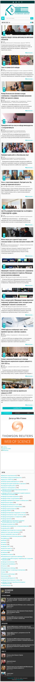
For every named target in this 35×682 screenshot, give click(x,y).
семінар (4, 544)
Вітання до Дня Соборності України (15, 655)
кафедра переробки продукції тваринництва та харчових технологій (17, 559)
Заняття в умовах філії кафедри (10, 67)
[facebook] (22, 2)
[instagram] (19, 2)
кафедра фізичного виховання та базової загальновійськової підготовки (13, 521)
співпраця (4, 552)
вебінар (4, 540)
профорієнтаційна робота (7, 132)
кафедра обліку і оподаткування (18, 101)
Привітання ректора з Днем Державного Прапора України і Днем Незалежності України (20, 611)
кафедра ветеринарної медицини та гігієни (13, 70)
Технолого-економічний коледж (19, 102)
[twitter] (16, 2)
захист (4, 572)
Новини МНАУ (10, 678)
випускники (5, 576)
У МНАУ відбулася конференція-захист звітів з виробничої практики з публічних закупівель (14, 330)
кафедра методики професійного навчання (17, 277)
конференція (5, 538)
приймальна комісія (7, 554)
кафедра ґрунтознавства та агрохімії (11, 216)
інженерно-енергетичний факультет (11, 245)
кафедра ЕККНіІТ (6, 101)
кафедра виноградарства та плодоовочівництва (14, 130)
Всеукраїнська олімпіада (8, 568)
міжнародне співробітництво (13, 395)
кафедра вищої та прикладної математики (13, 570)
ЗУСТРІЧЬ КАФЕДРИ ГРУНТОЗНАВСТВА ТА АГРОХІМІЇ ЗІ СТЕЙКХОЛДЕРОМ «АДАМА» (16, 212)
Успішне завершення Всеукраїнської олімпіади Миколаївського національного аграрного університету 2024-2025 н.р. (16, 361)
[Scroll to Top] (17, 680)
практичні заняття (7, 548)
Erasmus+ (4, 566)
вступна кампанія (6, 550)
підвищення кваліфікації (8, 564)
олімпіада (5, 366)
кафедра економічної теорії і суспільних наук (14, 514)
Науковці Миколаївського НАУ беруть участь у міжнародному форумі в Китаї (20, 605)
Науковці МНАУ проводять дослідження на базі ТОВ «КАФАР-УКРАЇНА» (18, 633)
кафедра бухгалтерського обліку (11, 580)
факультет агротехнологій (20, 132)
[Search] (31, 18)
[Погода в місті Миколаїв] (12, 447)
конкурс (4, 542)
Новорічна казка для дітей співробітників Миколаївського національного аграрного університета (20, 667)
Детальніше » (30, 52)
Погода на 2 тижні (6, 448)
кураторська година (7, 502)
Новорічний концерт (11, 661)
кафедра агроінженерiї (8, 562)
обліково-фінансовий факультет (22, 186)
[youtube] (13, 2)
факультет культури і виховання (10, 532)
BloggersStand (19, 679)
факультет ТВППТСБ (25, 42)
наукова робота (6, 528)
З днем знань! (10, 673)
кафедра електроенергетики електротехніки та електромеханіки (17, 245)
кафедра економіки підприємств (11, 496)
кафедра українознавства (9, 508)
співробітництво (6, 585)
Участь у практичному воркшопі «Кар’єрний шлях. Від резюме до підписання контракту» (16, 183)
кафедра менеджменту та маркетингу (12, 516)
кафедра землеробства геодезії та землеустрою (15, 500)
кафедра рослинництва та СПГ (10, 504)
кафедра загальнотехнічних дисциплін (12, 536)
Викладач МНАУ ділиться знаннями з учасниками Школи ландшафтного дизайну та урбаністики (19, 617)
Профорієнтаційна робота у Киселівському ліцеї (15, 155)
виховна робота (10, 186)
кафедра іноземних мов (8, 524)
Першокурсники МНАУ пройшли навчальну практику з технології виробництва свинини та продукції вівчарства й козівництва (20, 640)
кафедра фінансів (7, 518)
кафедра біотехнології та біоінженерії (11, 42)
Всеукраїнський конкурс (8, 574)
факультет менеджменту (27, 395)
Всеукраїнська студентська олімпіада (12, 556)
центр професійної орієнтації (10, 534)
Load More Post (17, 408)
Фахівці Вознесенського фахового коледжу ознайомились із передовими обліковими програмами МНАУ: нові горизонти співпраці (16, 95)
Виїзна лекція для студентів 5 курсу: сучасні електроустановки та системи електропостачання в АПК (17, 240)
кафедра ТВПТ (6, 546)
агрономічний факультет (8, 578)
